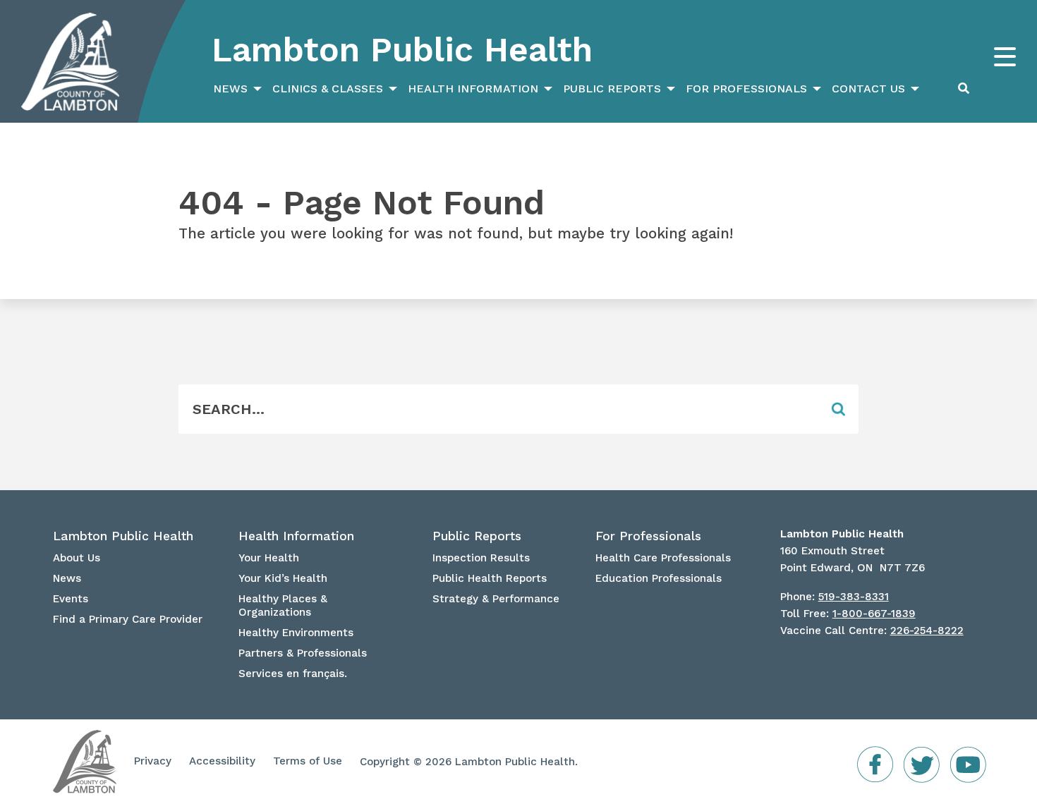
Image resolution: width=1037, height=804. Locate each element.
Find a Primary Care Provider (127, 619)
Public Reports (612, 88)
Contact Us (868, 88)
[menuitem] (235, 89)
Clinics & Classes (327, 88)
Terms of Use (307, 761)
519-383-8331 (853, 596)
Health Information (473, 88)
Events (70, 598)
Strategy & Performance (495, 598)
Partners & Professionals (302, 653)
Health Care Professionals (663, 558)
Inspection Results (481, 558)
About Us (76, 558)
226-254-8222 (927, 630)
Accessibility (222, 761)
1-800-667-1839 (874, 613)
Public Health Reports (489, 578)
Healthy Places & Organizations (282, 605)
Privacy (152, 761)
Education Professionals (658, 578)
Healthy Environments (295, 632)
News (230, 88)
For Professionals (746, 88)
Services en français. (292, 673)
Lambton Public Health (402, 50)
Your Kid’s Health (282, 578)
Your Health (268, 558)
